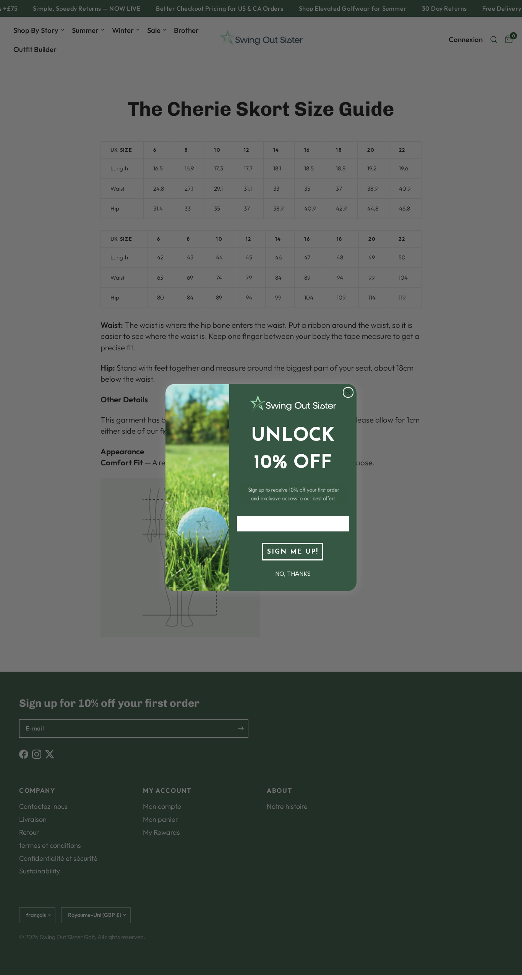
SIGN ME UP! (292, 552)
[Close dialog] (348, 392)
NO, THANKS (293, 573)
